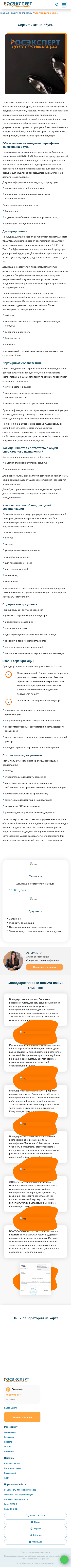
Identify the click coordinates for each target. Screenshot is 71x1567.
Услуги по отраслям (21, 13)
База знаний (10, 1473)
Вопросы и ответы (13, 1463)
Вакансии (9, 1451)
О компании (10, 1432)
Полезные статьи (12, 1468)
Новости (8, 1442)
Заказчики (9, 1437)
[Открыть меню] (64, 5)
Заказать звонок (22, 1417)
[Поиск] (56, 4)
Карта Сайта (10, 1408)
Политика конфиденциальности (35, 1552)
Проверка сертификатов (16, 1499)
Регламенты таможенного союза (20, 1490)
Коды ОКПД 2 (10, 1504)
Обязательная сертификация (18, 1495)
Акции (7, 1478)
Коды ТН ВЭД (11, 1509)
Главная (4, 13)
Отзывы (8, 1447)
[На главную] (18, 4)
